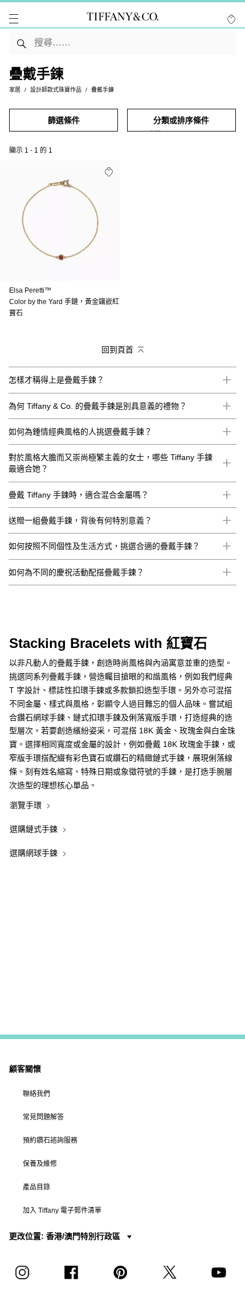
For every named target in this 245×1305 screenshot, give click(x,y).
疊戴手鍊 (102, 90)
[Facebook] (73, 1272)
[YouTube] (220, 1272)
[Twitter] (171, 1272)
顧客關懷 (25, 1068)
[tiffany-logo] (122, 18)
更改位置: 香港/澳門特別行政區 (65, 1236)
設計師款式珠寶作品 (55, 90)
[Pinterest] (122, 1272)
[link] (122, 379)
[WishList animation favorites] (231, 19)
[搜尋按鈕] (21, 43)
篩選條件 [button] (64, 120)
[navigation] (13, 18)
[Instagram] (24, 1272)
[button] (13, 18)
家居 (15, 90)
